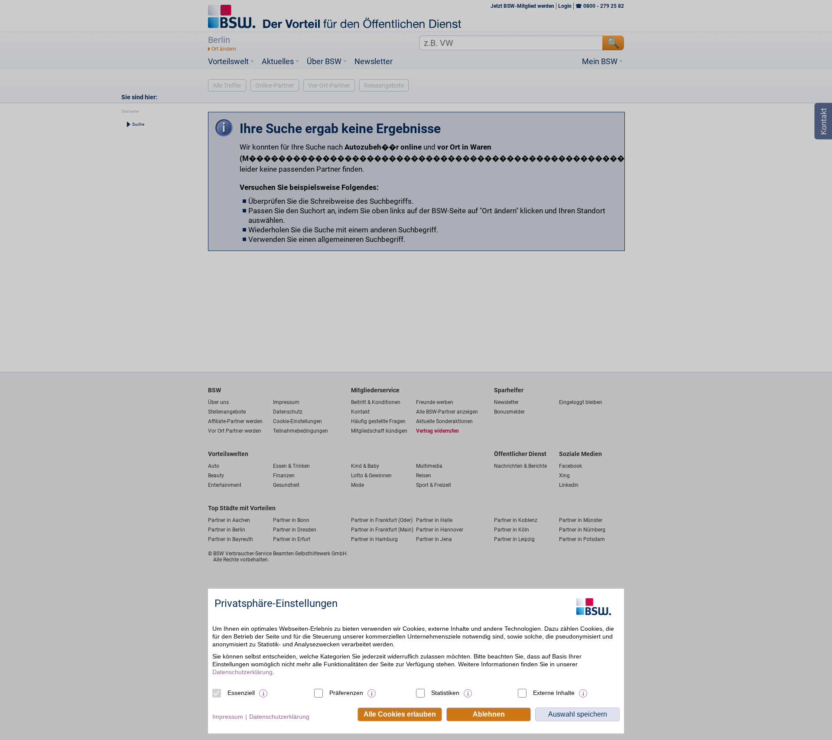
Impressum (227, 716)
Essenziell (241, 692)
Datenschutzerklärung (242, 671)
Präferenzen (346, 692)
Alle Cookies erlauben (400, 714)
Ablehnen (489, 714)
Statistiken (445, 692)
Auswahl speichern (577, 714)
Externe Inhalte (554, 692)
